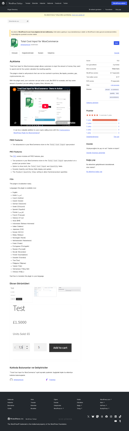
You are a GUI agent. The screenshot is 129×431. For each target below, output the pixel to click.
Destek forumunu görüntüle (95, 153)
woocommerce (114, 97)
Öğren (56, 399)
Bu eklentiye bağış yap (94, 172)
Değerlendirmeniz (92, 137)
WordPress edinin (119, 3)
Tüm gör (116, 137)
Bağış (79, 405)
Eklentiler (33, 405)
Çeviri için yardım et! (78, 15)
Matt (102, 402)
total (117, 93)
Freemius (52, 380)
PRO (14, 156)
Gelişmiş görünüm (92, 103)
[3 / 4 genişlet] (78, 289)
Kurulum (40, 53)
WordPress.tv (59, 408)
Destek (116, 53)
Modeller (33, 408)
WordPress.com (106, 399)
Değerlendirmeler (28, 53)
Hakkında (10, 399)
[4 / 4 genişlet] (78, 307)
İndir (116, 43)
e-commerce (115, 89)
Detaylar (15, 53)
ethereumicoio (25, 45)
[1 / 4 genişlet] (30, 289)
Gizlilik (10, 408)
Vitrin (32, 399)
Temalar (33, 402)
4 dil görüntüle (115, 85)
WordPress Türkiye (31, 419)
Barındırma (11, 405)
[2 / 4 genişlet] (54, 289)
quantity (112, 93)
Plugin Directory (13, 9)
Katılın (79, 399)
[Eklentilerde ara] (27, 21)
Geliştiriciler (57, 405)
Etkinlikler (80, 402)
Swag (79, 408)
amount (107, 89)
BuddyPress (104, 408)
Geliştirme (51, 53)
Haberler (10, 402)
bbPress (103, 405)
